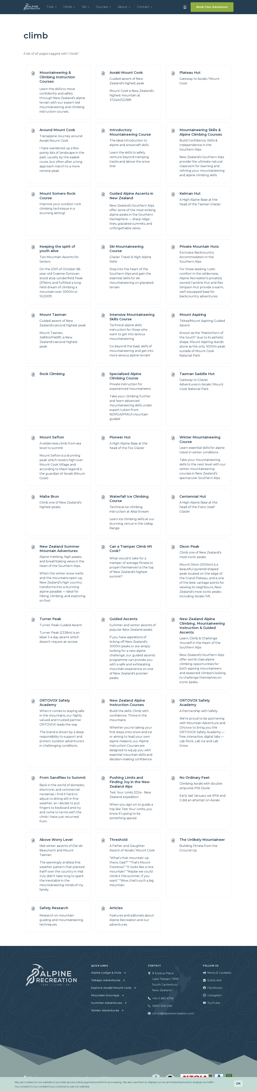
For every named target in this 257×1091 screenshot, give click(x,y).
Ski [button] (84, 7)
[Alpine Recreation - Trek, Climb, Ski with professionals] (32, 7)
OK (238, 1083)
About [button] (122, 7)
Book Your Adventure (212, 7)
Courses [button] (102, 7)
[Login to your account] (185, 7)
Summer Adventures (106, 1003)
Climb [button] (67, 7)
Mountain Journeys (105, 995)
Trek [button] (50, 7)
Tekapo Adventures (105, 980)
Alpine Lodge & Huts (106, 972)
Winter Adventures (105, 1010)
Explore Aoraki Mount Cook (111, 988)
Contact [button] (143, 7)
